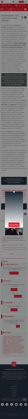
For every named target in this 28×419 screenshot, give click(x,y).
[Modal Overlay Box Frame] (14, 209)
